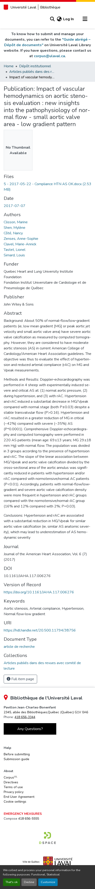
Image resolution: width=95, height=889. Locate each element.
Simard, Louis (14, 255)
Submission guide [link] (16, 759)
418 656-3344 (25, 717)
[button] (52, 19)
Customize (48, 882)
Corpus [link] (10, 777)
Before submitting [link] (17, 754)
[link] (47, 186)
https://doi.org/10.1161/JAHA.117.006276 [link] (39, 592)
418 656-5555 (28, 818)
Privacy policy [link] (14, 792)
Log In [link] (68, 19)
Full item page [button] (22, 679)
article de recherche (19, 646)
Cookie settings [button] (15, 801)
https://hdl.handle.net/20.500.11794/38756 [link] (40, 630)
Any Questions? (30, 728)
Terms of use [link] (13, 787)
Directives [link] (11, 782)
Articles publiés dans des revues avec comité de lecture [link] (32, 71)
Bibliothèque (50, 7)
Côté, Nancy (13, 233)
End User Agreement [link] (19, 797)
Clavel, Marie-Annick (20, 244)
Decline (29, 882)
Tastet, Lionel (14, 249)
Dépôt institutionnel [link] (35, 66)
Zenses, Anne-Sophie (21, 238)
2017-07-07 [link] (14, 205)
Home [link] (9, 66)
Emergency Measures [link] (23, 814)
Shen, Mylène (14, 227)
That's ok (12, 882)
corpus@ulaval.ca (49, 56)
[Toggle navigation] (84, 19)
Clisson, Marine (16, 222)
